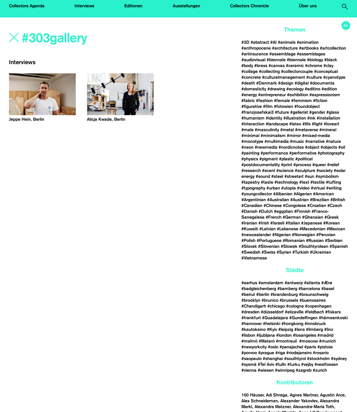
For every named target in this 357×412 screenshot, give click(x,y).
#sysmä (248, 364)
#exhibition (297, 95)
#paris (310, 347)
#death (248, 83)
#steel (277, 176)
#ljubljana (265, 335)
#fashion (264, 100)
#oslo (273, 347)
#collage (249, 71)
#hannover (251, 323)
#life (306, 124)
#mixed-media (316, 135)
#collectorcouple (297, 71)
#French (273, 217)
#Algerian (303, 194)
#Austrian (299, 199)
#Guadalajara (275, 318)
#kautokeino (253, 329)
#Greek (331, 217)
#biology (315, 60)
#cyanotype (334, 77)
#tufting (333, 182)
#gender (317, 112)
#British (337, 199)
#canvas (277, 65)
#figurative (251, 106)
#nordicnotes (291, 147)
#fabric (248, 100)
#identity (274, 118)
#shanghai (273, 358)
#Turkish (300, 252)
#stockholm (318, 358)
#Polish (248, 240)
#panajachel (291, 347)
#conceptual (326, 71)
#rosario (321, 353)
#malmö (249, 341)
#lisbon (248, 335)
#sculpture (305, 170)
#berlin (262, 294)
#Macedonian (312, 229)
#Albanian (282, 194)
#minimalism (273, 135)
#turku (293, 364)
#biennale (276, 60)
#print (286, 165)
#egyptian (283, 211)
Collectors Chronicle (249, 6)
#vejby (307, 364)
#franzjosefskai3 (257, 112)
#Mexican (336, 229)
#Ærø (326, 283)
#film (268, 106)
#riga (280, 353)
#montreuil (287, 341)
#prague (266, 353)
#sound (263, 176)
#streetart (294, 176)
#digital (302, 83)
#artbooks (309, 48)
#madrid (325, 335)
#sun (309, 176)
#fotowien (283, 106)
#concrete (251, 77)
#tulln (280, 364)
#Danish (249, 211)
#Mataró (267, 341)
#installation (328, 118)
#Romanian (294, 240)
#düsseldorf (272, 312)
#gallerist (299, 112)
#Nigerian (281, 234)
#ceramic (295, 65)
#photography (331, 153)
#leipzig (285, 329)
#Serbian (333, 240)
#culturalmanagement (283, 77)
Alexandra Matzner (272, 406)
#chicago (276, 306)
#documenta (322, 83)
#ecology (295, 89)
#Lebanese (287, 229)
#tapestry (250, 182)
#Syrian (284, 252)
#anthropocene (256, 48)
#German (292, 217)
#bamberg (287, 288)
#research (251, 170)
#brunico (270, 300)
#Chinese (273, 205)
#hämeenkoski (333, 318)
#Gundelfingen (303, 318)
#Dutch (266, 211)
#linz (328, 329)
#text (304, 182)
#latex (295, 124)
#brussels (289, 300)
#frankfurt (251, 318)
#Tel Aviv (266, 364)
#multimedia (276, 141)
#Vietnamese (254, 258)
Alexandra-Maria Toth (313, 406)
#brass (260, 65)
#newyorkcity (254, 347)
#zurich (320, 370)
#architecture (285, 48)
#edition (329, 89)
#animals (287, 42)
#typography (253, 188)
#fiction (320, 100)
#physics (249, 159)
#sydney (339, 358)
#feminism (301, 100)
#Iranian (249, 223)
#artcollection (333, 48)
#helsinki (271, 323)
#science (285, 170)
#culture (314, 77)
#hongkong (292, 323)
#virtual (318, 188)
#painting (250, 153)
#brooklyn (250, 300)
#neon (247, 147)
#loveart (331, 124)
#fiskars (333, 312)
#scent (268, 170)
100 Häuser (252, 395)
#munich (327, 341)
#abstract (260, 42)
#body (247, 65)
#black (330, 60)
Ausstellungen (186, 6)
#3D (245, 42)
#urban (273, 188)
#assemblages (311, 54)
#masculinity (267, 130)
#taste (267, 182)
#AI (273, 42)
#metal (287, 130)
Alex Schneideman (259, 401)
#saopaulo (251, 358)
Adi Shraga (276, 395)
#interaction (252, 124)
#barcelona (309, 288)
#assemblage (282, 54)
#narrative (315, 141)
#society (324, 170)
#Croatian (316, 205)
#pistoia (325, 347)
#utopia (288, 188)
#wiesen (266, 370)
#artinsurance (254, 54)
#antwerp (294, 283)
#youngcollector (256, 194)
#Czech (334, 205)
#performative (302, 153)
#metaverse (306, 130)
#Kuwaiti (249, 229)
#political (304, 159)
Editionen (133, 6)
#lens (299, 329)
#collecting (269, 71)
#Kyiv (272, 329)
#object (312, 147)
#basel (327, 288)
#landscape (277, 124)
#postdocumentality (260, 165)
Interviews (84, 6)
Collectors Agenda (26, 6)
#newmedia (266, 147)
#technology (286, 182)
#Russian (315, 240)
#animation (308, 42)
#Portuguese (269, 240)
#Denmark (266, 83)
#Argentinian (253, 199)
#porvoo (249, 353)
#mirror (294, 135)
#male (247, 130)
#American (323, 194)
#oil (341, 147)
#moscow (308, 341)
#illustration (294, 118)
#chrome (313, 65)
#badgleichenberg (258, 288)
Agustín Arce (332, 395)
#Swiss (268, 252)
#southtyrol (295, 358)
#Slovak (249, 246)
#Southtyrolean (313, 246)
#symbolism (327, 176)
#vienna (248, 370)
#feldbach (314, 312)
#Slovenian (269, 246)
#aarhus (249, 283)
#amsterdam (270, 283)
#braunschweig (313, 294)
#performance (274, 153)
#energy (249, 95)
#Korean (331, 223)
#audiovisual (253, 60)
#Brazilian (319, 199)
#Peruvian (325, 234)
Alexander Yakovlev (298, 401)
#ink (311, 118)
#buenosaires (312, 300)
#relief (333, 165)
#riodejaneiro (299, 353)
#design (285, 83)
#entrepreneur (272, 95)
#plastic (286, 159)
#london (284, 335)
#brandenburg (284, 294)
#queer (319, 165)
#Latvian (267, 229)
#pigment (268, 159)
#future (282, 112)
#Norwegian (303, 234)
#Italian (293, 223)
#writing (333, 188)
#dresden (250, 312)
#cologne (295, 306)
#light (317, 124)
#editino (312, 89)
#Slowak (289, 246)
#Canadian (251, 205)
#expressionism (324, 95)
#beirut (248, 294)
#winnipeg (285, 370)
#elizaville (294, 312)
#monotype (252, 141)
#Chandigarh (253, 306)
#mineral (327, 130)
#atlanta (312, 283)
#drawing (276, 89)
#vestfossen (326, 364)
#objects (329, 147)
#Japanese (311, 223)
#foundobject (307, 106)
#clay (328, 65)
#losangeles (304, 335)
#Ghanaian (312, 217)
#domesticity (253, 89)
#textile (317, 182)
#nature (333, 141)
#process (302, 165)
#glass (332, 112)
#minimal (250, 135)
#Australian (278, 199)
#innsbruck (315, 323)
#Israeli (277, 223)
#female (282, 100)
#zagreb (304, 370)
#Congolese (294, 205)
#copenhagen (318, 306)
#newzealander (256, 234)
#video (303, 188)
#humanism (252, 118)
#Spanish (339, 246)
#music (297, 141)
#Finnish (302, 211)
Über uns (308, 6)
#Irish (263, 223)
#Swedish (250, 252)
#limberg (314, 329)
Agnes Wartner (304, 395)
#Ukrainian (320, 252)
